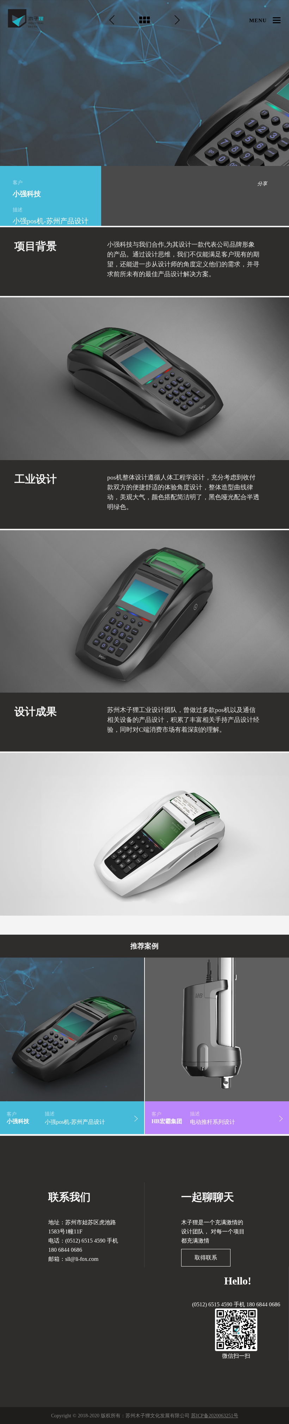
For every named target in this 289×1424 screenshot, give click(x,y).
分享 (262, 183)
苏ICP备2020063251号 (214, 1415)
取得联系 (206, 1258)
